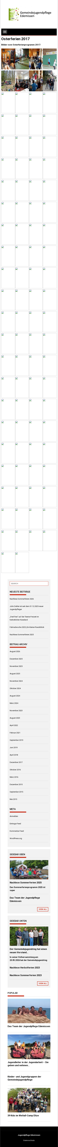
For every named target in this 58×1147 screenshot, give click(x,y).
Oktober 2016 (15, 770)
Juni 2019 (13, 747)
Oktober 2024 (15, 688)
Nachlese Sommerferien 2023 (26, 975)
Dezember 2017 (16, 762)
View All (43, 909)
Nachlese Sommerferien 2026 (22, 599)
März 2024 (14, 703)
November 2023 (16, 711)
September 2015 (16, 792)
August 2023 (15, 718)
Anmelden (14, 816)
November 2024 (16, 681)
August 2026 (15, 651)
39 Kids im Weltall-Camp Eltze (23, 1115)
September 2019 (16, 740)
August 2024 (15, 696)
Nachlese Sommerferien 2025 (22, 635)
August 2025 (15, 674)
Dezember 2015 (16, 784)
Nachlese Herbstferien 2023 (25, 967)
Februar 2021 (15, 733)
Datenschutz (29, 1140)
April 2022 (14, 725)
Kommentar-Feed (17, 831)
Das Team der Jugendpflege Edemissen (29, 1026)
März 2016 (14, 777)
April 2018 (14, 755)
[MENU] (5, 32)
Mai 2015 (13, 799)
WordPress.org (16, 838)
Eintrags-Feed (15, 824)
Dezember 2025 (16, 659)
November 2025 (16, 666)
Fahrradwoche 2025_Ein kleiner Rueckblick (27, 627)
